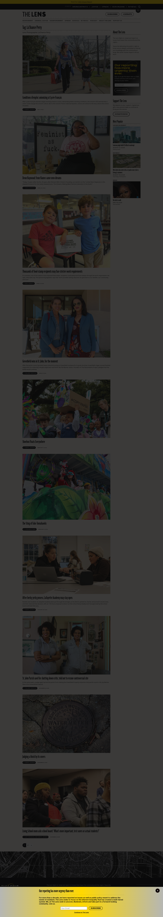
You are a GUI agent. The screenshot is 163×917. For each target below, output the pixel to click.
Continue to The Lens (81, 912)
